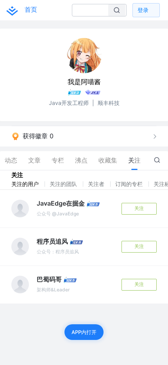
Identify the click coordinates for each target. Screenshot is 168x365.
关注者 (97, 184)
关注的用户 (25, 184)
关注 (139, 208)
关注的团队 (64, 184)
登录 (143, 10)
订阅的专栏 (129, 184)
